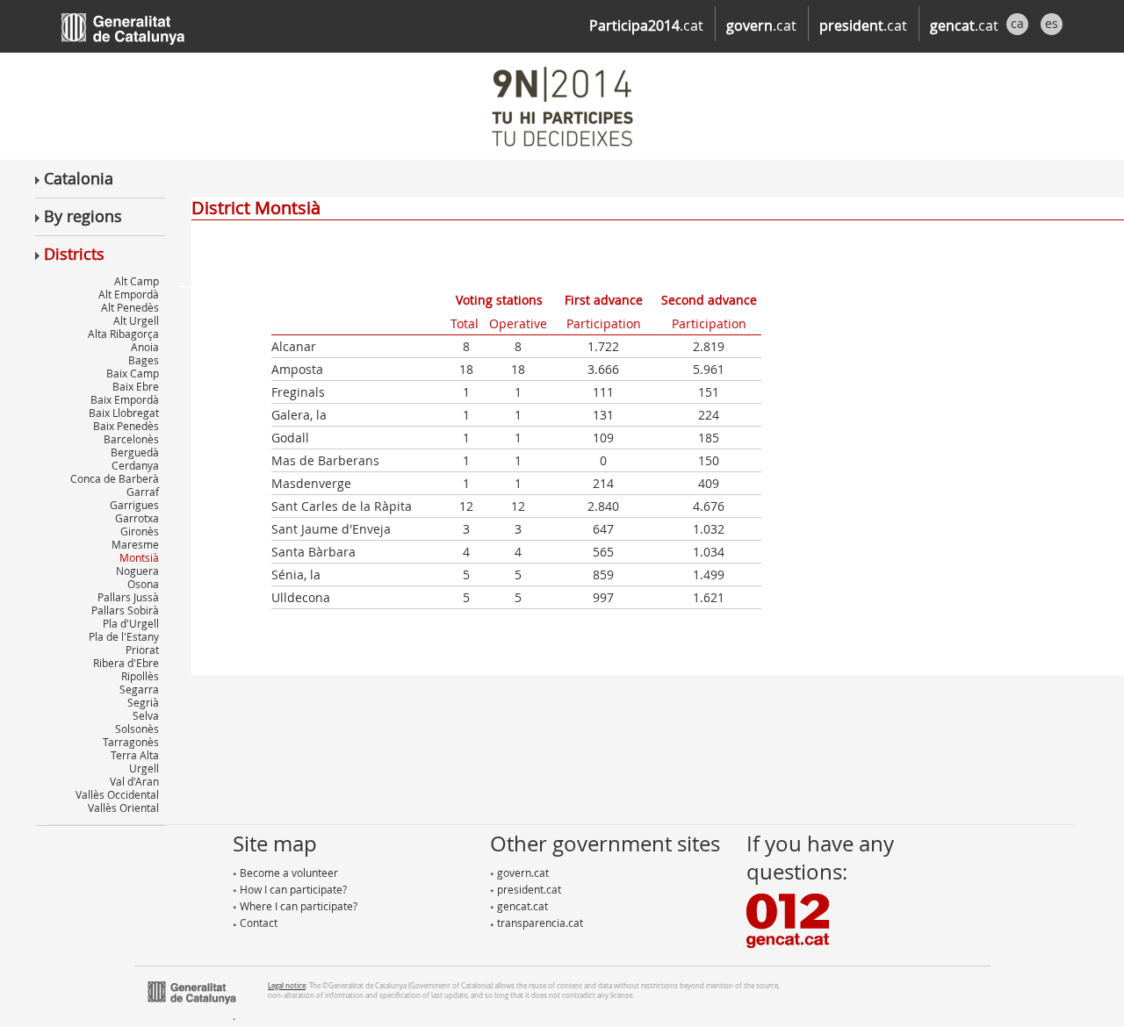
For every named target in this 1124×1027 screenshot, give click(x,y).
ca (1017, 23)
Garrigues (134, 505)
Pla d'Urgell (131, 623)
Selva (146, 715)
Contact (257, 923)
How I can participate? (292, 889)
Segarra (139, 689)
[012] (787, 919)
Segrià (143, 702)
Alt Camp (136, 281)
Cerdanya (135, 465)
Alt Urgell (136, 320)
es (1051, 23)
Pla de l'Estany (124, 636)
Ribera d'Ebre (126, 663)
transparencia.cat (538, 923)
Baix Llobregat (124, 413)
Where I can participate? (297, 906)
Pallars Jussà (128, 597)
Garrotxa (137, 518)
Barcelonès (131, 439)
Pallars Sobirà (125, 610)
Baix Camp (132, 373)
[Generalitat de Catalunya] (149, 24)
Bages (143, 360)
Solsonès (137, 729)
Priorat (142, 650)
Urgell (144, 768)
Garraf (142, 492)
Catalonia (76, 178)
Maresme (135, 544)
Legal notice (287, 985)
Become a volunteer (287, 872)
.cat (646, 25)
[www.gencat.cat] (192, 991)
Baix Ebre (135, 386)
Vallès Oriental (123, 808)
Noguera (137, 571)
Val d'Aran (134, 781)
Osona (143, 584)
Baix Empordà (124, 399)
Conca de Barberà (114, 478)
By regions (81, 215)
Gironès (139, 531)
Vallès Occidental (117, 794)
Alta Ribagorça (123, 334)
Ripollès (140, 676)
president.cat (527, 889)
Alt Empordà (128, 294)
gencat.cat (521, 906)
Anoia (145, 347)
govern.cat (521, 872)
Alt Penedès (130, 307)
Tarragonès (131, 742)
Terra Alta (135, 755)
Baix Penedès (126, 426)
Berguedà (135, 452)
